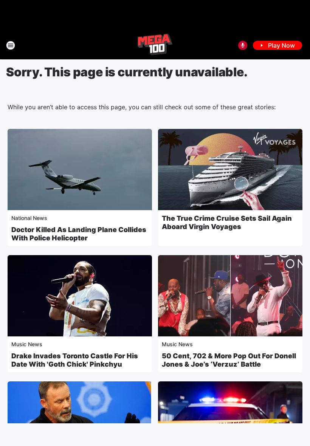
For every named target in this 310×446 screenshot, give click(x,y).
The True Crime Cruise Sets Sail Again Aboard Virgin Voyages (227, 222)
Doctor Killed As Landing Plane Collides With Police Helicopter (78, 234)
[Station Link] (155, 45)
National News (29, 218)
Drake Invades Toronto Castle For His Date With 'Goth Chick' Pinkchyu (74, 360)
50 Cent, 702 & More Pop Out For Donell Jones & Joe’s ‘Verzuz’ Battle (229, 360)
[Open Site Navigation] (10, 45)
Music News (26, 344)
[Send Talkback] (242, 45)
